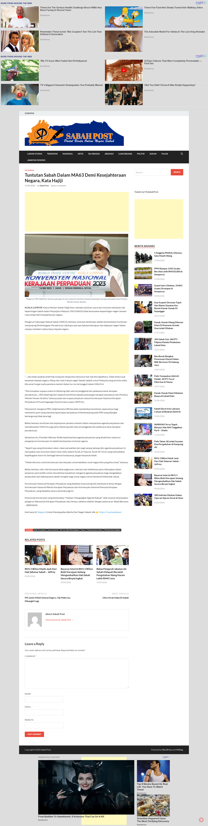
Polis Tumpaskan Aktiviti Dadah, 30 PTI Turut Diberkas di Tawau (166, 379)
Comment (31, 656)
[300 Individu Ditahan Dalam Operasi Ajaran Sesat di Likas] (143, 495)
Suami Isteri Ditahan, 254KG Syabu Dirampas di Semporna (168, 288)
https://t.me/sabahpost (110, 512)
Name (28, 694)
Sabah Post (44, 185)
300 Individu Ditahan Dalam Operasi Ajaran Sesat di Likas (168, 496)
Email (29, 707)
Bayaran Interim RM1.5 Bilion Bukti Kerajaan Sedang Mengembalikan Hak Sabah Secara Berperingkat (77, 573)
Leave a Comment (58, 185)
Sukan (153, 154)
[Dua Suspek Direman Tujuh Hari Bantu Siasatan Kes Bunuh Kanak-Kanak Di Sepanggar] (143, 302)
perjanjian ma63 (95, 530)
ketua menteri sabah (69, 530)
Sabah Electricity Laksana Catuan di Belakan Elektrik (167, 410)
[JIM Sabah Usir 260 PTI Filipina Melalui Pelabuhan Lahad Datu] (143, 339)
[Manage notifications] (201, 820)
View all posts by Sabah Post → (59, 619)
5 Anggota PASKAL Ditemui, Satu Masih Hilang (168, 254)
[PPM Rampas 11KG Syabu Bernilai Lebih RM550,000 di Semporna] (143, 268)
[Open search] (182, 154)
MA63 (83, 530)
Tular (164, 154)
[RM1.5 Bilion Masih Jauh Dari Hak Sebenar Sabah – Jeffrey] (41, 556)
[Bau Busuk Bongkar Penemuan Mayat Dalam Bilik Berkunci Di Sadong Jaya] (143, 356)
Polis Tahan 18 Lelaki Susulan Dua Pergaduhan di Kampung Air (168, 444)
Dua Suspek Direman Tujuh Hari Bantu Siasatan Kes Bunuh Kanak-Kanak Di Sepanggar (167, 306)
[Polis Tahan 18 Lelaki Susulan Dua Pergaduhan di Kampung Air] (143, 441)
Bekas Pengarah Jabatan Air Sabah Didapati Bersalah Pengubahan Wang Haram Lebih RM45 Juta (112, 573)
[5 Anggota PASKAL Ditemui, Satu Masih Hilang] (143, 253)
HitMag (179, 749)
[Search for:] (158, 172)
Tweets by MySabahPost (146, 191)
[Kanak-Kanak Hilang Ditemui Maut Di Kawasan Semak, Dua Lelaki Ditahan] (143, 322)
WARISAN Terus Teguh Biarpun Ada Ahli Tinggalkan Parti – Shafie (168, 427)
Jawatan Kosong (36, 160)
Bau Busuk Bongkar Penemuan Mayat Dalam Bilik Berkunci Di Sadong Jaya (166, 360)
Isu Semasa (94, 154)
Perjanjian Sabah (112, 530)
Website (29, 720)
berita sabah (40, 530)
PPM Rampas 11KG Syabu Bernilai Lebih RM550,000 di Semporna (168, 271)
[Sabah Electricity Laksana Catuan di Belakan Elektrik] (143, 409)
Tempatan (52, 154)
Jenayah (109, 154)
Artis (80, 154)
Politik (141, 154)
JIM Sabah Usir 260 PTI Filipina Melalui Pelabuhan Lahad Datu (167, 342)
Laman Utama (34, 154)
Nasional (68, 154)
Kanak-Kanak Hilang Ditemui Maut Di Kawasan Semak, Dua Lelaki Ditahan (168, 325)
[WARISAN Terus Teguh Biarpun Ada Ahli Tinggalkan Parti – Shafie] (143, 424)
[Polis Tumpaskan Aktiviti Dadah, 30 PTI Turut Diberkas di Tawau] (143, 376)
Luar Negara (125, 154)
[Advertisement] (77, 212)
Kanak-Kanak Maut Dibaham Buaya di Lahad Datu (168, 394)
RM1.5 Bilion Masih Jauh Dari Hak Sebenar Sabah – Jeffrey (41, 570)
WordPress (167, 749)
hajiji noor (53, 530)
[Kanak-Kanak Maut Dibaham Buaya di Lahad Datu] (143, 393)
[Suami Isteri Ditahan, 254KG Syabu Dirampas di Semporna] (143, 285)
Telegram (41, 512)
